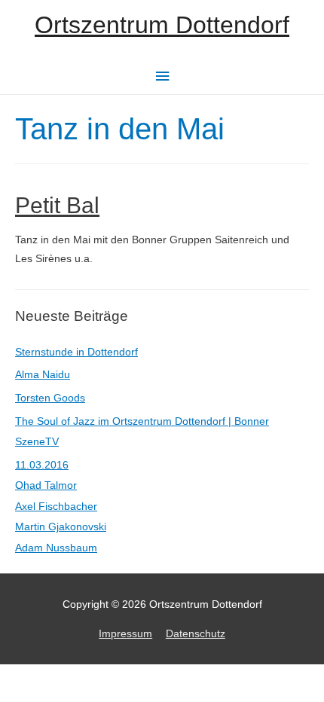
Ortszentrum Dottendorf (162, 24)
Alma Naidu (42, 374)
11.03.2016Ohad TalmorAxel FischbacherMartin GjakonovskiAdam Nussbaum (60, 506)
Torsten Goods (50, 398)
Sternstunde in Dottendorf (76, 352)
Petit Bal (57, 205)
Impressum (125, 633)
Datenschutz (195, 633)
